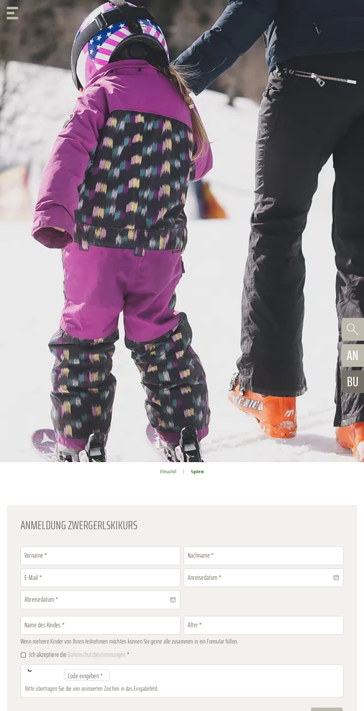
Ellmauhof (168, 471)
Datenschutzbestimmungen (96, 654)
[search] (352, 329)
